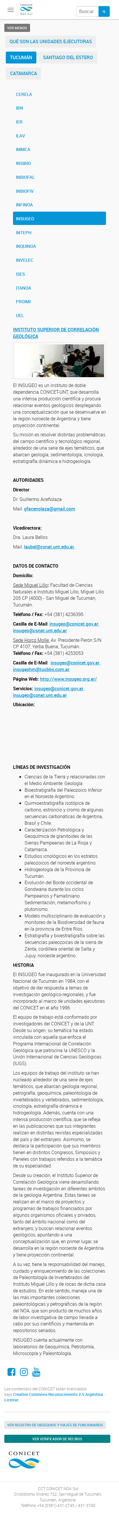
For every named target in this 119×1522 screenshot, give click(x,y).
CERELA (24, 94)
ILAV (20, 136)
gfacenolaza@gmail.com (49, 509)
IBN (19, 108)
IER (19, 122)
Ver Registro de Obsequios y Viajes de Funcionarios (55, 1425)
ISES (20, 274)
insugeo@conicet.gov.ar (74, 624)
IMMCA (23, 149)
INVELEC (25, 260)
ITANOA (23, 288)
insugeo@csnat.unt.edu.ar (40, 630)
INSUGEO (25, 218)
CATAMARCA (23, 73)
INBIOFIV (25, 191)
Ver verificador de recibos (57, 1438)
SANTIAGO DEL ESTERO (68, 57)
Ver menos (17, 28)
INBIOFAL (25, 177)
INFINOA (24, 205)
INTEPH (23, 232)
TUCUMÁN (21, 57)
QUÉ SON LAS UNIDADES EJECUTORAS (51, 41)
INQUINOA (26, 246)
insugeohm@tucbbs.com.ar (41, 669)
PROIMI (23, 301)
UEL (20, 315)
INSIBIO (23, 163)
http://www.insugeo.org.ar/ (68, 679)
